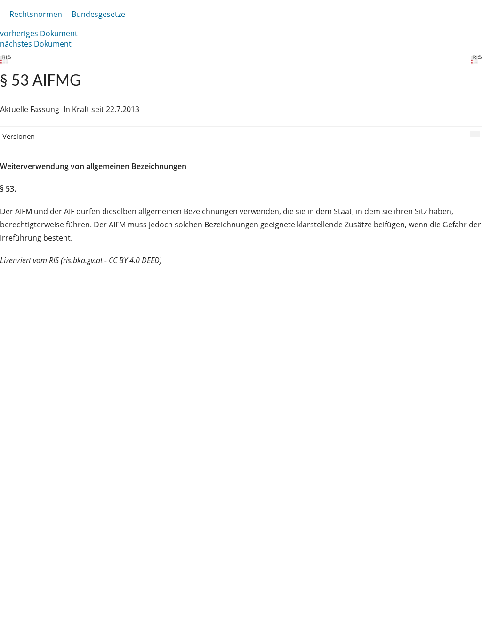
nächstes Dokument (36, 44)
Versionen (18, 136)
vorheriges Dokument (39, 33)
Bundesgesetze (98, 14)
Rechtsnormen (35, 14)
